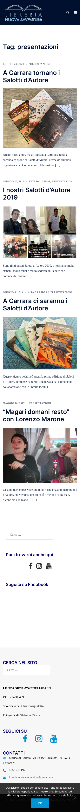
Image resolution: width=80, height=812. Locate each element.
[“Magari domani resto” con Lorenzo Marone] (40, 454)
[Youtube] (48, 567)
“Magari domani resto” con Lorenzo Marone (36, 415)
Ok (40, 803)
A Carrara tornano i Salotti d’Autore (31, 76)
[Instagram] (39, 567)
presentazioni (39, 64)
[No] (75, 797)
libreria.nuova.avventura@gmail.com (31, 777)
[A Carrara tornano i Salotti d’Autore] (40, 117)
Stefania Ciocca (30, 715)
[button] (67, 12)
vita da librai (39, 181)
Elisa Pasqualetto (32, 706)
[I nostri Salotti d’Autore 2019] (40, 232)
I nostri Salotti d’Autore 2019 (36, 193)
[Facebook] (30, 567)
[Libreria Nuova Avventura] (23, 12)
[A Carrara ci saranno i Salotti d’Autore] (40, 342)
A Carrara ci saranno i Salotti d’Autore (35, 304)
